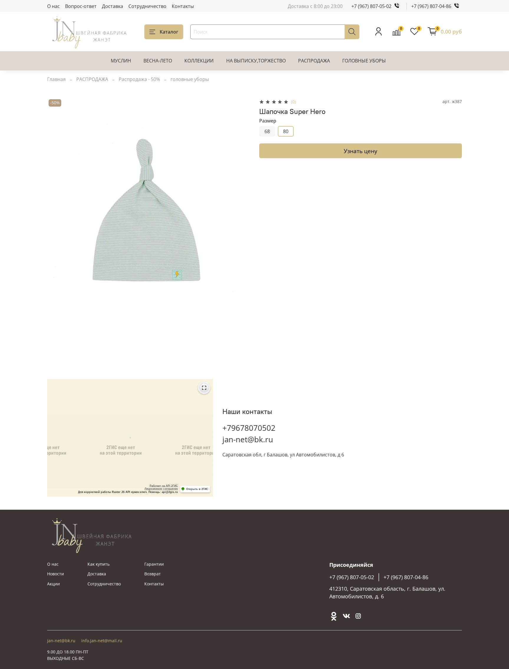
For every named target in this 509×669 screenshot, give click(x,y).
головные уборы (190, 79)
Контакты (183, 6)
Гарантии (154, 564)
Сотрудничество (147, 6)
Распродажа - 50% (139, 79)
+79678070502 (248, 428)
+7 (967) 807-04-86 (431, 6)
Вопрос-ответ (81, 6)
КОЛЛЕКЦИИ (199, 60)
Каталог (169, 32)
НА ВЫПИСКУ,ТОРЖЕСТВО (256, 60)
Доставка (112, 6)
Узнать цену (360, 151)
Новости (55, 574)
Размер (267, 121)
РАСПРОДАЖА (314, 60)
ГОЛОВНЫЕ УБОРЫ (364, 60)
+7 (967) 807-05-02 (371, 6)
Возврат (152, 574)
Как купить (98, 564)
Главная (56, 79)
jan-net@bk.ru (247, 439)
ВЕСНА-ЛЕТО (157, 60)
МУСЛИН (121, 60)
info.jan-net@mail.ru (101, 640)
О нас (53, 6)
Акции (53, 584)
